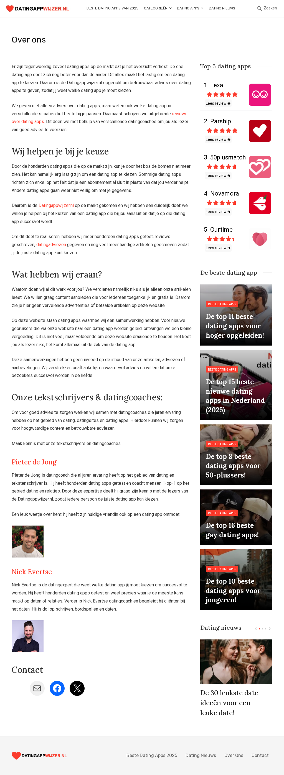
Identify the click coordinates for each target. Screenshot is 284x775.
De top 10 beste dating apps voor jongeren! (233, 590)
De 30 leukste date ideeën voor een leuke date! (229, 703)
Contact (260, 755)
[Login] (251, 8)
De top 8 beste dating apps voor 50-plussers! (233, 465)
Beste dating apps (222, 304)
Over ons (233, 755)
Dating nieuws (222, 8)
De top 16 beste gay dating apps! (232, 530)
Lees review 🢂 (218, 103)
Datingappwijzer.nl (56, 205)
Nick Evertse (32, 572)
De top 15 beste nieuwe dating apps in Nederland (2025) (235, 396)
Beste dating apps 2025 (151, 755)
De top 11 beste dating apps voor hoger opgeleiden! (235, 325)
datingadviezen (51, 244)
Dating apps (188, 8)
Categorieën (156, 8)
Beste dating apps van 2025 (112, 8)
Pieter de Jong (34, 462)
